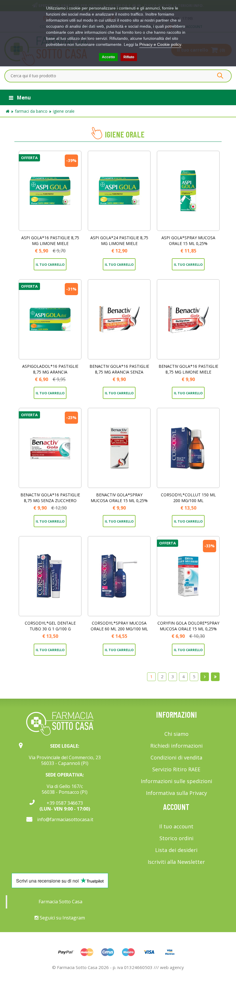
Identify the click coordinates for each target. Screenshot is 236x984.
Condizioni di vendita (176, 757)
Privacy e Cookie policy (160, 44)
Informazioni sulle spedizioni (176, 781)
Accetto (108, 57)
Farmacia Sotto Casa (60, 901)
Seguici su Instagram (62, 918)
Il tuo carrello (50, 264)
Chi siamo (176, 733)
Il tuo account (176, 826)
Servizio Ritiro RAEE (176, 769)
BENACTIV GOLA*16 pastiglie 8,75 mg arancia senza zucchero (119, 371)
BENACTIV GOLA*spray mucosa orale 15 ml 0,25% (119, 497)
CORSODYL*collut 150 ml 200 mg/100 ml (188, 497)
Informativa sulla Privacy (176, 792)
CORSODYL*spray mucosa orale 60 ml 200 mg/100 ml (119, 626)
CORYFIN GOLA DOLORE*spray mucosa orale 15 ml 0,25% (188, 626)
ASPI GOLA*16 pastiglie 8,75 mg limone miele (50, 240)
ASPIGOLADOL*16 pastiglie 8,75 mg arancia (50, 369)
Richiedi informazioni (176, 745)
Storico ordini (176, 838)
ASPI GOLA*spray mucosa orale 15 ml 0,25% (188, 240)
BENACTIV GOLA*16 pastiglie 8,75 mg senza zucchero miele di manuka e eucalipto (50, 500)
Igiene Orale (64, 111)
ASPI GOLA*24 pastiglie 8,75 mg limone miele (119, 240)
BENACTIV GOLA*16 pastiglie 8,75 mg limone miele (188, 369)
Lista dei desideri (176, 850)
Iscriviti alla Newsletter (176, 861)
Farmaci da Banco (31, 111)
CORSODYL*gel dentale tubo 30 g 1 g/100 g (50, 626)
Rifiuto (128, 57)
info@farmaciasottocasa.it (65, 819)
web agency (172, 967)
